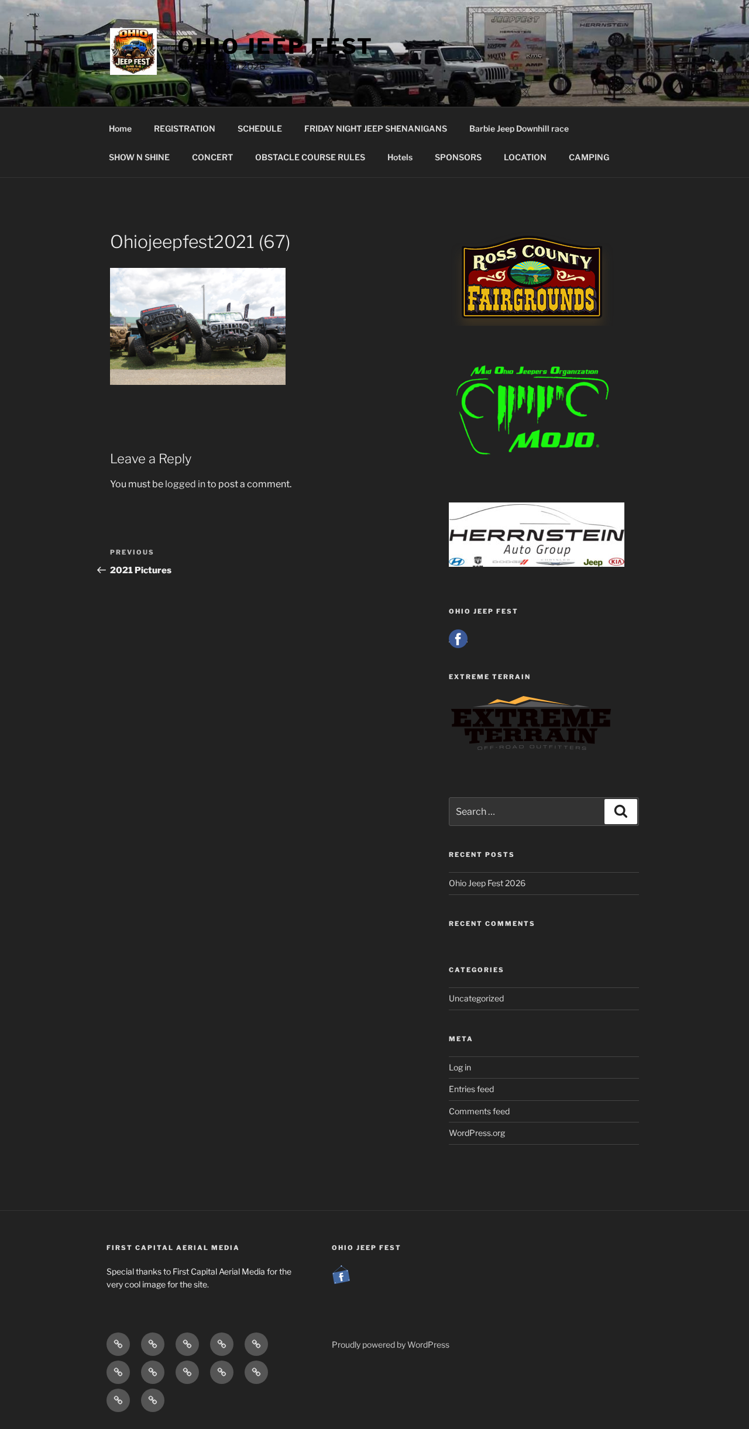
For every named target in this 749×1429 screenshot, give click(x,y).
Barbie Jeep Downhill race (519, 128)
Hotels (400, 157)
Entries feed (471, 1089)
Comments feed (479, 1111)
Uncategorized (476, 998)
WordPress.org (477, 1133)
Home (120, 128)
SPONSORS (458, 157)
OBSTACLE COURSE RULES (310, 157)
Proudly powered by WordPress (390, 1344)
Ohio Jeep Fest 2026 (487, 883)
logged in (185, 484)
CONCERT (212, 157)
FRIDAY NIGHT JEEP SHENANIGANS (375, 128)
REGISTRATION (184, 128)
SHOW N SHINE (139, 157)
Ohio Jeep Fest (275, 46)
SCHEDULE (260, 128)
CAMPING (589, 157)
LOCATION (525, 157)
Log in (460, 1067)
